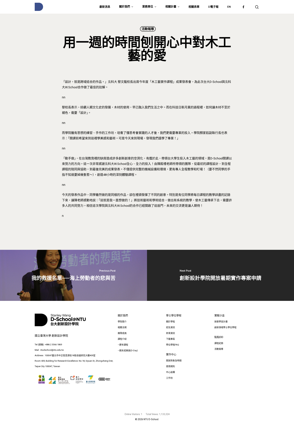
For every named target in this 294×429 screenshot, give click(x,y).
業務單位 (147, 6)
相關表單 (194, 6)
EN (229, 6)
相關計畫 (170, 6)
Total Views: (152, 414)
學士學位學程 (173, 315)
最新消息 (104, 6)
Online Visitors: (133, 414)
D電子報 (213, 6)
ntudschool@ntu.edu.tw (52, 350)
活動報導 (148, 29)
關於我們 (124, 6)
